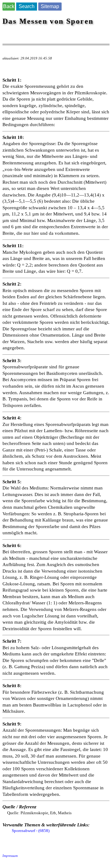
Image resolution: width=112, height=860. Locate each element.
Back (8, 6)
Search (27, 6)
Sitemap (50, 6)
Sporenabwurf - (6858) (30, 830)
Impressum (10, 856)
